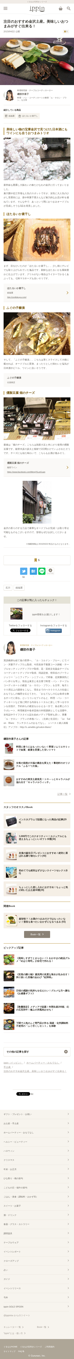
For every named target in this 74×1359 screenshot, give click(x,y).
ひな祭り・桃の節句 (13, 1178)
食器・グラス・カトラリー (16, 1224)
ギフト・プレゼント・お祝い (18, 1114)
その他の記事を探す (17, 1051)
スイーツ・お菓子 (12, 1206)
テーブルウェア (11, 1242)
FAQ (20, 1351)
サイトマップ (9, 1351)
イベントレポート (12, 1251)
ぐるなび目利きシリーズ (31, 1347)
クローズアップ (11, 1261)
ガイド (7, 1279)
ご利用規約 (49, 1347)
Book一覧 (41, 1327)
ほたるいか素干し (30, 116)
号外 (6, 1297)
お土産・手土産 (11, 1123)
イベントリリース (12, 1288)
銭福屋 (12, 116)
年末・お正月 (10, 1169)
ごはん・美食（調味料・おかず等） (21, 1197)
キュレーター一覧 (12, 1327)
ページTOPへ (37, 1085)
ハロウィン (9, 1151)
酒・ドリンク (10, 1215)
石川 (8, 587)
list (23, 577)
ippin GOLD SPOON (13, 1307)
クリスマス (9, 1160)
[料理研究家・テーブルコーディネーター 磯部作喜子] (28, 654)
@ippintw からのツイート (17, 1315)
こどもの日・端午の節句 (15, 1187)
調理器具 (8, 1233)
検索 (68, 8)
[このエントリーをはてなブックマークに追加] (33, 571)
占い (6, 1270)
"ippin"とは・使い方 (13, 1333)
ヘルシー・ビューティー (15, 1142)
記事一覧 (62, 794)
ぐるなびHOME (10, 1347)
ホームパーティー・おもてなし (19, 1132)
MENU (5, 8)
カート (60, 8)
